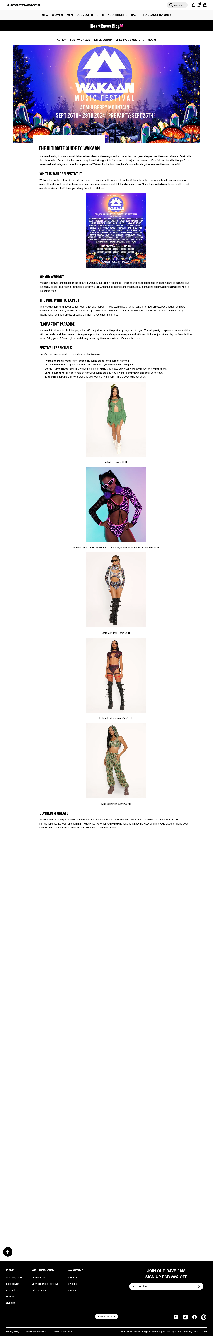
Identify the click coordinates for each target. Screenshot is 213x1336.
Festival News (80, 40)
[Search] (171, 5)
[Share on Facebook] (50, 834)
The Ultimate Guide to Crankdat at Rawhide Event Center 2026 (61, 1124)
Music (152, 40)
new (45, 15)
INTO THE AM (200, 1331)
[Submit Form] (199, 1286)
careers (72, 1290)
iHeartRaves (134, 1331)
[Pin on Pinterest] (62, 834)
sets (100, 15)
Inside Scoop (103, 40)
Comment (70, 896)
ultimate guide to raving (45, 1283)
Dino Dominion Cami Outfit (116, 804)
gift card (72, 1283)
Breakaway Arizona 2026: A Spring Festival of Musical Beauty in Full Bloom (58, 1021)
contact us (12, 1290)
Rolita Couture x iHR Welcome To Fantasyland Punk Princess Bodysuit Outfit (116, 548)
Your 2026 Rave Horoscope (43, 1225)
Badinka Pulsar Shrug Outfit (116, 633)
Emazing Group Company (179, 1331)
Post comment (106, 924)
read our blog (39, 1277)
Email (67, 881)
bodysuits (84, 15)
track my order (14, 1277)
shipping (10, 1302)
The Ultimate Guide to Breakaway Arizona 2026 (148, 1122)
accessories (117, 15)
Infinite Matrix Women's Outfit (116, 719)
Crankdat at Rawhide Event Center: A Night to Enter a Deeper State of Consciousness (147, 1021)
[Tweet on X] (56, 835)
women (57, 15)
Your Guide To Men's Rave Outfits (137, 1225)
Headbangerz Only (156, 15)
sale (134, 15)
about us (72, 1277)
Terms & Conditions (62, 1331)
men (70, 15)
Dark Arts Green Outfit (115, 462)
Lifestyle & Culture (130, 40)
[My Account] (192, 5)
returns (10, 1296)
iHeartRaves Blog (105, 26)
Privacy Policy (12, 1331)
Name (67, 866)
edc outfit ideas (40, 1290)
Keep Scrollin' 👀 (106, 944)
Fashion (61, 40)
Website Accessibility (36, 1331)
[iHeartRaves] (23, 5)
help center (12, 1283)
